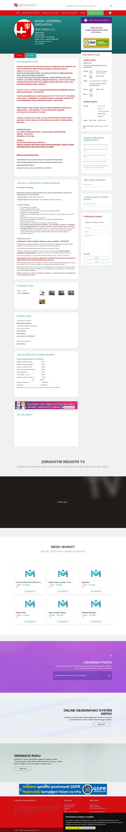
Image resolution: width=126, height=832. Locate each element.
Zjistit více (101, 724)
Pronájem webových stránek (97, 811)
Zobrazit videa (62, 502)
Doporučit (86, 254)
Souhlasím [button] (69, 828)
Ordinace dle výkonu (50, 13)
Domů (17, 13)
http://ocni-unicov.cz (45, 41)
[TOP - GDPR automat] (46, 405)
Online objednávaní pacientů (97, 808)
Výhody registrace (69, 806)
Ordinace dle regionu (30, 13)
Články (83, 13)
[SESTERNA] (61, 292)
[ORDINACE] (51, 292)
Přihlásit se (67, 808)
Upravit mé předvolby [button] (88, 828)
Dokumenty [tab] (31, 55)
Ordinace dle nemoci (69, 13)
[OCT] (42, 301)
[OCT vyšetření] (42, 292)
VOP (65, 810)
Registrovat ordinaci (69, 805)
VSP (96, 261)
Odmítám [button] (77, 828)
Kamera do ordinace (94, 806)
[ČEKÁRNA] (70, 292)
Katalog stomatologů (110, 13)
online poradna (96, 13)
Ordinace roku (93, 805)
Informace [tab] (19, 55)
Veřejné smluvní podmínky (71, 811)
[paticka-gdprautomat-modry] (63, 789)
